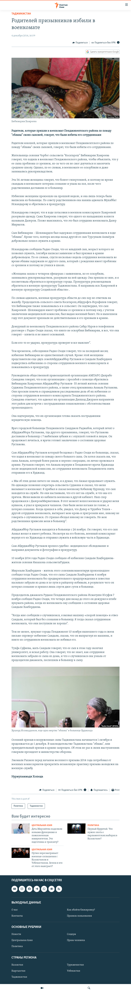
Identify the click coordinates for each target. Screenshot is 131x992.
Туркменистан (75, 965)
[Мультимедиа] (42, 988)
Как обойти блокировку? (81, 910)
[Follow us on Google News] (51, 889)
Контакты (17, 916)
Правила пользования (79, 916)
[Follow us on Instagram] (22, 889)
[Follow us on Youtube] (15, 889)
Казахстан (17, 965)
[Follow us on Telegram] (37, 889)
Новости (16, 934)
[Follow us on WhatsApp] (44, 889)
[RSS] (59, 889)
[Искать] (89, 988)
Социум (71, 934)
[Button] (80, 43)
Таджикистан (21, 13)
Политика (93, 825)
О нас (15, 910)
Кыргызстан (18, 971)
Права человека (76, 940)
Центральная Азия (42, 825)
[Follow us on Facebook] (29, 889)
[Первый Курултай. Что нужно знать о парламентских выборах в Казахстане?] (76, 828)
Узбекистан (73, 971)
